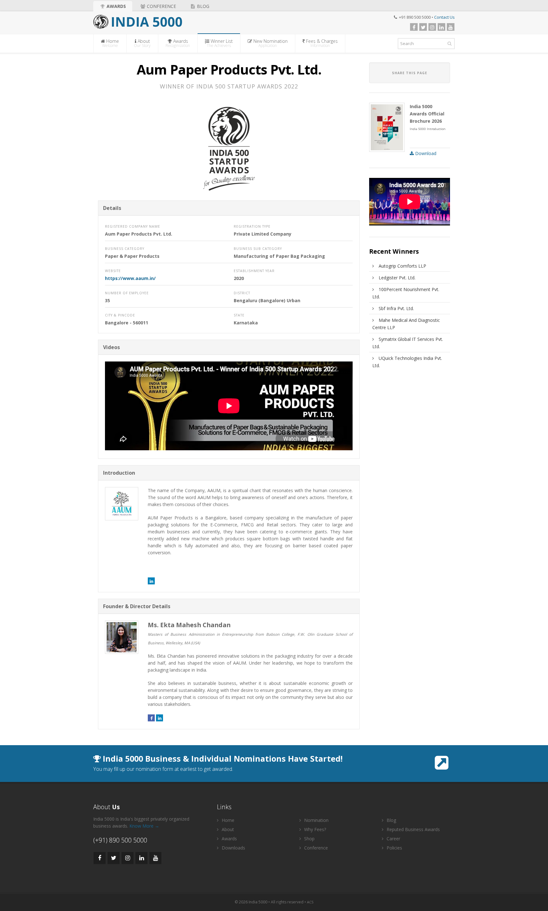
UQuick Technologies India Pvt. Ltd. (407, 361)
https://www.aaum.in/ (130, 278)
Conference (161, 6)
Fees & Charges (321, 43)
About (142, 43)
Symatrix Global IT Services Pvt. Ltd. (407, 342)
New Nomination (270, 43)
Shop (309, 839)
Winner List (220, 43)
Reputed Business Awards (412, 829)
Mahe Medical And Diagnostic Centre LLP (406, 323)
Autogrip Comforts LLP (402, 266)
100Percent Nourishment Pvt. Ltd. (405, 293)
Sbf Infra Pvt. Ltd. (396, 308)
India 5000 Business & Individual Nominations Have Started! (222, 758)
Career (392, 839)
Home (110, 43)
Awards (115, 6)
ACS (310, 902)
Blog (202, 6)
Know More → (144, 826)
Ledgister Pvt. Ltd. (397, 278)
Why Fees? (314, 829)
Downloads (232, 848)
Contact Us (444, 17)
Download (425, 153)
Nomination (316, 820)
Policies (393, 848)
